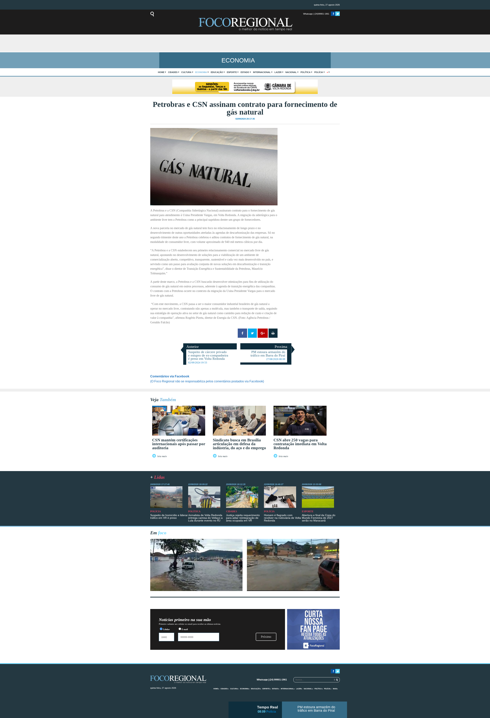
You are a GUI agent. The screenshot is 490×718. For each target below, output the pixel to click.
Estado (245, 72)
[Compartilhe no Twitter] (252, 333)
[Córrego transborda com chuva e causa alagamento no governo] (293, 590)
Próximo (266, 636)
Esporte (232, 72)
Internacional (262, 72)
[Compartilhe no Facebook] (242, 333)
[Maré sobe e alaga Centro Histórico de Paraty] (196, 590)
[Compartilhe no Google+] (263, 333)
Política (305, 72)
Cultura (186, 72)
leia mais (162, 456)
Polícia (318, 72)
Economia (201, 72)
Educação (217, 72)
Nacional (291, 72)
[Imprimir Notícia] (273, 333)
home (161, 72)
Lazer (278, 72)
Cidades (172, 72)
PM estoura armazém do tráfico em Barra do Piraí (316, 708)
